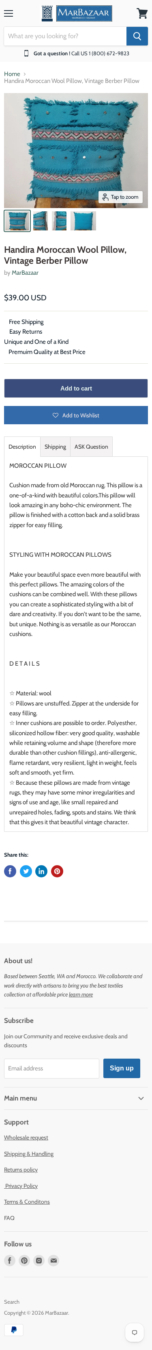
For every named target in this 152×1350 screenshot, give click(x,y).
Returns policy (21, 1169)
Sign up (122, 1068)
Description (22, 446)
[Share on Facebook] (10, 871)
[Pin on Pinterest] (57, 871)
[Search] (137, 36)
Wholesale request (26, 1137)
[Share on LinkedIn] (41, 871)
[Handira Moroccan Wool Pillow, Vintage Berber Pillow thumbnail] (17, 221)
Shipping (55, 446)
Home (12, 74)
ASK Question (91, 446)
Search (11, 1301)
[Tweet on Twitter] (26, 871)
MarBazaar (25, 272)
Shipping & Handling (29, 1153)
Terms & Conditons (27, 1201)
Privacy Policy (21, 1185)
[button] (76, 415)
